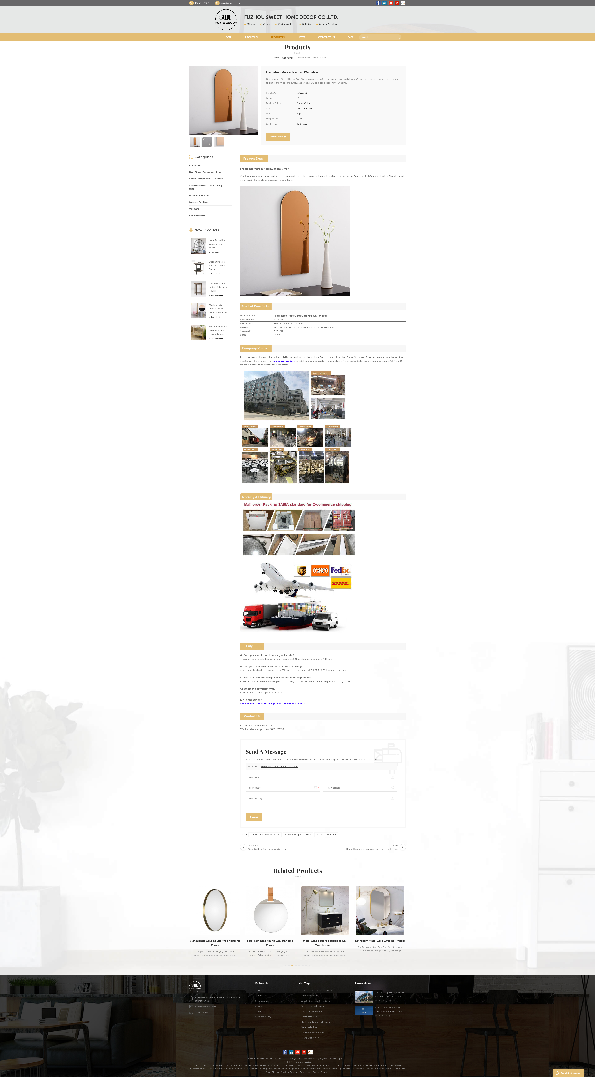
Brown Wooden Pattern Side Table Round (218, 287)
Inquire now (276, 136)
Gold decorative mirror (312, 1032)
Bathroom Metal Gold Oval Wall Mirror (272, 940)
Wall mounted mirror (326, 834)
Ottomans (194, 209)
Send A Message (570, 1073)
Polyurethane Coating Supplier (314, 1072)
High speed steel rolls (311, 1069)
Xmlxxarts (356, 1065)
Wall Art (306, 24)
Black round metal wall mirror (315, 1022)
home (276, 57)
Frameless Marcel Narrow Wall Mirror (279, 766)
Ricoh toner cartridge (314, 1065)
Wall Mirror (287, 58)
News (301, 37)
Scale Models (358, 1069)
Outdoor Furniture (289, 1072)
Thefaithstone (394, 1065)
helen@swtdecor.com (260, 725)
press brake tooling (332, 1069)
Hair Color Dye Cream (217, 1069)
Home (228, 37)
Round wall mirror (310, 1038)
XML (344, 1058)
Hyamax (247, 1065)
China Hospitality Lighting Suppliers (225, 1065)
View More (214, 252)
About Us (251, 37)
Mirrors (251, 24)
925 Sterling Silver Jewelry (283, 1065)
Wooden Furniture (198, 202)
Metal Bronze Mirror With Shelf (327, 940)
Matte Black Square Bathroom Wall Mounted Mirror (382, 943)
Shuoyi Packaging (261, 1065)
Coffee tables (285, 24)
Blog (260, 1011)
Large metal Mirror (310, 995)
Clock (266, 24)
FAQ (350, 37)
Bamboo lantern (197, 215)
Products (278, 37)
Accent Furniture (328, 24)
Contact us (263, 1001)
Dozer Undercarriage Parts (286, 1069)
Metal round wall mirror (312, 1006)
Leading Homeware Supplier (379, 1069)
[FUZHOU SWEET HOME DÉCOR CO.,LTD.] (226, 19)
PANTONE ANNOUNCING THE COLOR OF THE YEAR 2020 (388, 1009)
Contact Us (326, 37)
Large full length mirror (312, 1011)
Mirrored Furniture (199, 195)
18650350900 (202, 3)
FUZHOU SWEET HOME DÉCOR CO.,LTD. (291, 17)
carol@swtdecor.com (230, 3)
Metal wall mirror (309, 1027)
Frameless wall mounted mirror (265, 834)
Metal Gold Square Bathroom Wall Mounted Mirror (217, 943)
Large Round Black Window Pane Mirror (218, 244)
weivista (346, 1069)
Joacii (300, 1065)
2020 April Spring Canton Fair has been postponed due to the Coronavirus (389, 994)
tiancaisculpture (197, 1069)
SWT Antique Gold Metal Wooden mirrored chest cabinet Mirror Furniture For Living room (218, 330)
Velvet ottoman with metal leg (316, 1001)
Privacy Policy (264, 1016)
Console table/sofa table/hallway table (205, 187)
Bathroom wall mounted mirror (316, 990)
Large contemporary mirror (298, 834)
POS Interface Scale (238, 1069)
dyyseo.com (325, 1058)
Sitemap (337, 1058)
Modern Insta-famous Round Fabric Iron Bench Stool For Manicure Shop (218, 309)
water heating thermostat (374, 1065)
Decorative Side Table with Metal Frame (217, 265)
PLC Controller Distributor (338, 1065)
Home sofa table (309, 1016)
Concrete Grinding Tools (260, 1069)
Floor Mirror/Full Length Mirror (205, 172)
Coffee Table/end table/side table (206, 178)
